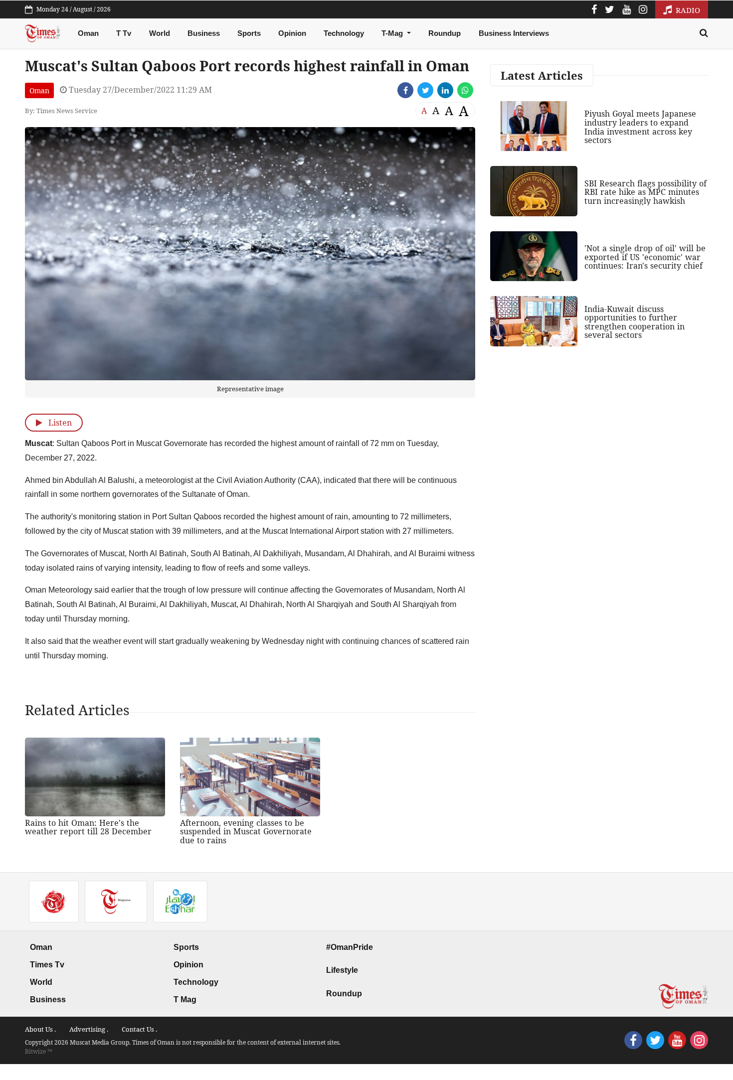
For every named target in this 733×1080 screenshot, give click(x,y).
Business (203, 33)
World (159, 33)
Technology (344, 33)
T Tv (123, 33)
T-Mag (393, 33)
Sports (249, 33)
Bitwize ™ (38, 1051)
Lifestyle (342, 970)
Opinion (292, 33)
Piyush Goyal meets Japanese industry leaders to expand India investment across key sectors (640, 127)
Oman (88, 33)
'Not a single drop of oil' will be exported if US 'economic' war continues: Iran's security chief (645, 257)
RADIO (687, 10)
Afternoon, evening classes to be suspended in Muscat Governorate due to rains (246, 831)
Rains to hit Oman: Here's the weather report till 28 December (88, 827)
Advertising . (88, 1029)
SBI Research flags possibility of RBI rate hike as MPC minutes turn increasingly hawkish (645, 192)
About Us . (40, 1029)
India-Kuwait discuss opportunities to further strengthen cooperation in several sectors (634, 322)
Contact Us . (139, 1029)
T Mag (185, 999)
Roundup (444, 33)
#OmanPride (349, 947)
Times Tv (47, 964)
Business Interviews (514, 33)
